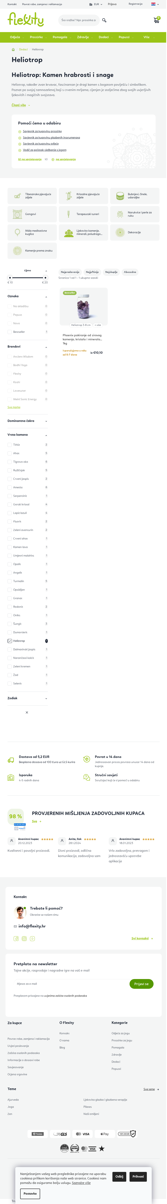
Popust (30, 314)
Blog (62, 1047)
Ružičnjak (30, 470)
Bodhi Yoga (30, 365)
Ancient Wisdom (30, 356)
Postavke (30, 1194)
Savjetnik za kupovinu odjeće (41, 143)
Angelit (30, 572)
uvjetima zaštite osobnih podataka (65, 995)
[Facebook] (16, 938)
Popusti (116, 1069)
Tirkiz (30, 444)
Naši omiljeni (91, 1114)
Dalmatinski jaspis (30, 649)
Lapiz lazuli (30, 513)
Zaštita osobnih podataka (24, 1053)
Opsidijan (30, 589)
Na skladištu (30, 306)
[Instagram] (24, 938)
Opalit (30, 564)
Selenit (30, 683)
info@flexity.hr (32, 926)
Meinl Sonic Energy (30, 399)
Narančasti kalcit (30, 658)
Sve (34, 821)
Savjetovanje (16, 1067)
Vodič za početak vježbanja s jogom (44, 150)
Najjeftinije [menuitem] (92, 272)
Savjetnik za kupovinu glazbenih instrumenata (51, 137)
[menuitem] (17, 37)
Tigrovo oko (30, 461)
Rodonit (30, 606)
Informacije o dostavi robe (24, 1060)
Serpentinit (30, 496)
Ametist (30, 487)
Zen (10, 1114)
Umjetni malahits (30, 555)
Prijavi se (141, 984)
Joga (11, 1107)
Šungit (30, 624)
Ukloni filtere (28, 712)
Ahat (30, 453)
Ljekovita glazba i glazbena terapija (105, 1099)
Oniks (30, 615)
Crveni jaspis (30, 479)
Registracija (135, 4)
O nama (64, 1040)
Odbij (119, 1176)
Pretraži (104, 20)
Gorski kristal (30, 504)
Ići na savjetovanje (30, 159)
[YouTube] (32, 938)
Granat (30, 598)
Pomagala (118, 1047)
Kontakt (12, 4)
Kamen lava (30, 547)
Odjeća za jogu (121, 1033)
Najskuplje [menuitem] (111, 272)
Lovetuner (30, 390)
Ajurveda (13, 1099)
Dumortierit (30, 632)
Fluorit (30, 521)
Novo (30, 323)
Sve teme (149, 1089)
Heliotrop (30, 641)
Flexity (30, 373)
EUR (96, 4)
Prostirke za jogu (122, 1040)
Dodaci (116, 1061)
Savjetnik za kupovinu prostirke (42, 131)
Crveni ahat (30, 538)
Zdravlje (117, 1054)
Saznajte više (81, 1183)
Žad (30, 675)
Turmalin (30, 581)
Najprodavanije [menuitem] (70, 272)
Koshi (30, 382)
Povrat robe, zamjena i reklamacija (42, 4)
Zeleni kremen (30, 666)
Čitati (19, 105)
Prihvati (138, 1177)
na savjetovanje (66, 159)
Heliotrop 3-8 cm (81, 325)
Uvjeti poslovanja (18, 1046)
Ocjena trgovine (17, 1074)
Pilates (88, 1107)
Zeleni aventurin (30, 530)
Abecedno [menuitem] (130, 272)
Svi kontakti (140, 938)
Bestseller (30, 332)
